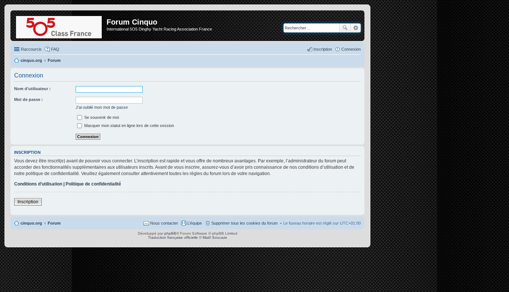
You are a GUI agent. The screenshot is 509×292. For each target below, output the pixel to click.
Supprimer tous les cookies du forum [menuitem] (244, 223)
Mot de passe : (28, 99)
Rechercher (345, 27)
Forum (54, 223)
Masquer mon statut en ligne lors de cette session (128, 125)
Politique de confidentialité (93, 184)
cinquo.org (31, 223)
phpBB (170, 233)
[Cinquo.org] (59, 25)
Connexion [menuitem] (351, 49)
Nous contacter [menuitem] (164, 223)
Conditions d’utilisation (38, 184)
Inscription (28, 201)
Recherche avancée (356, 27)
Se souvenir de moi (101, 117)
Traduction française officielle (173, 237)
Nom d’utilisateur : (32, 88)
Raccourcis (31, 49)
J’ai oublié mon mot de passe (102, 107)
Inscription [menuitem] (322, 49)
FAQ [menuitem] (55, 49)
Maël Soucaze (215, 237)
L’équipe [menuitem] (194, 223)
